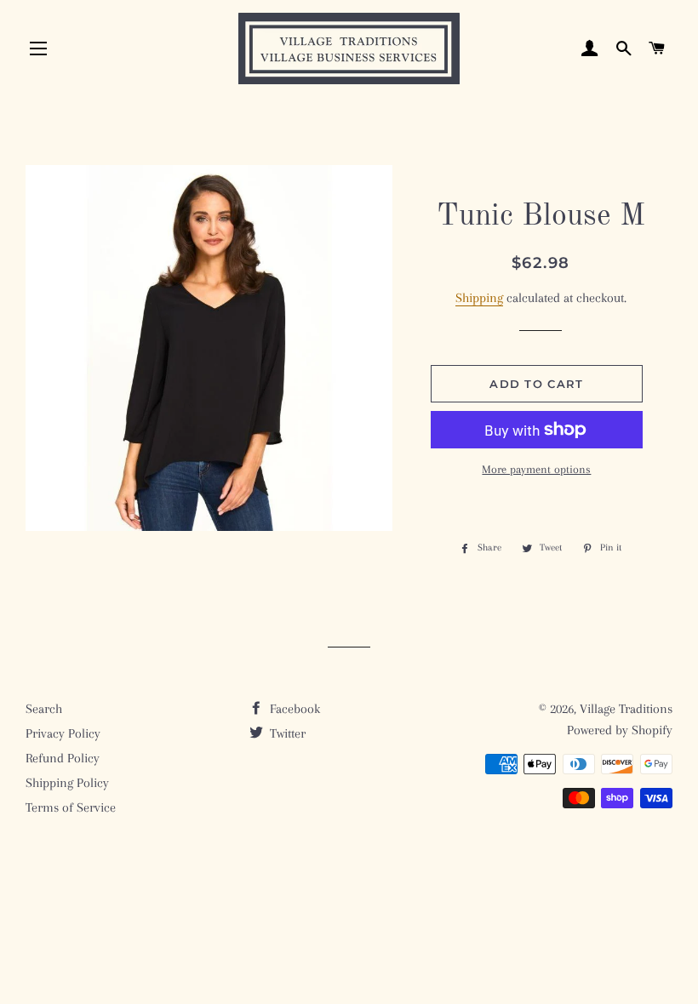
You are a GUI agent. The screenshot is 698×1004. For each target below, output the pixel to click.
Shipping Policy (67, 782)
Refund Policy (63, 758)
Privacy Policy (63, 733)
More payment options (536, 469)
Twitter (286, 733)
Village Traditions (626, 708)
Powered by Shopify (619, 730)
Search (44, 708)
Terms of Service (71, 807)
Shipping (479, 297)
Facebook (293, 708)
